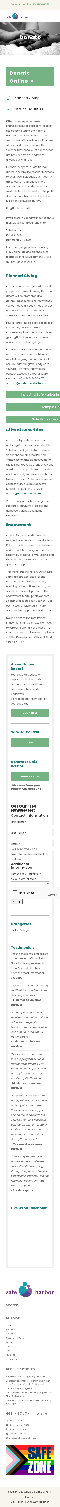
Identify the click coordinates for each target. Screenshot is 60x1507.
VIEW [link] (30, 742)
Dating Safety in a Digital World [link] (21, 1388)
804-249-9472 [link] (21, 1433)
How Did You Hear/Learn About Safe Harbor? (26, 876)
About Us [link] (10, 1329)
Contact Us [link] (11, 1359)
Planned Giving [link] (27, 98)
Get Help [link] (10, 1333)
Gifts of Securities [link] (28, 109)
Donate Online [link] (20, 76)
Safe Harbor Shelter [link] (31, 1492)
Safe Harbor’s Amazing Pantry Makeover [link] (25, 1376)
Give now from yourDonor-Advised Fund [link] (26, 787)
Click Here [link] (30, 713)
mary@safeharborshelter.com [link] (28, 383)
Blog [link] (8, 1350)
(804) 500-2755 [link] (40, 4)
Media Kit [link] (10, 1355)
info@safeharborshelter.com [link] (23, 1438)
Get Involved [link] (12, 1342)
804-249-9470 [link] (22, 1429)
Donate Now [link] (30, 776)
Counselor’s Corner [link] (15, 1338)
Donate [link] (9, 1346)
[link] (17, 15)
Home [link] (9, 1325)
